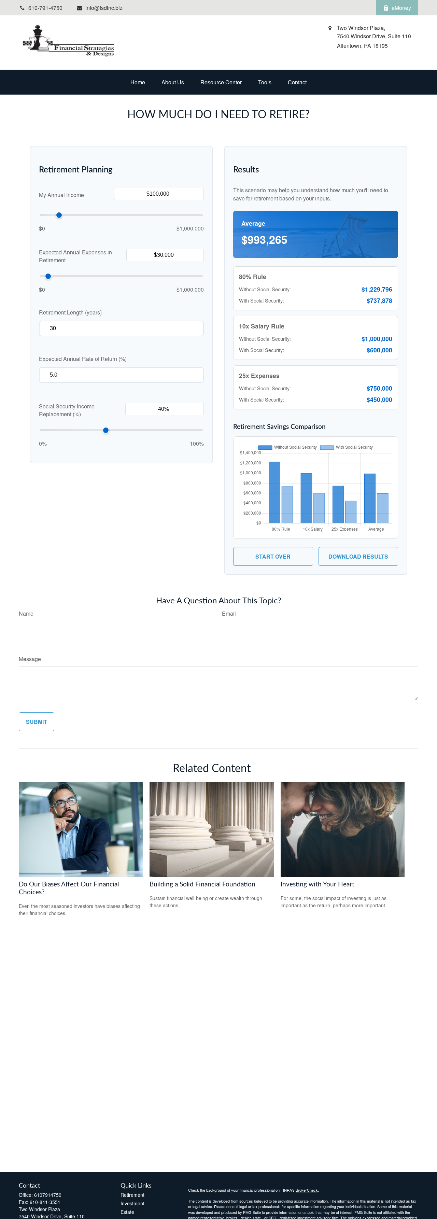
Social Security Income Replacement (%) (67, 410)
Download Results (358, 556)
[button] (137, 82)
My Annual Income (61, 195)
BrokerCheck (307, 1190)
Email (229, 613)
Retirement (132, 1194)
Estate (127, 1211)
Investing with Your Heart (317, 884)
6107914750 (47, 1194)
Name (26, 613)
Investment (132, 1203)
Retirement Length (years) (70, 312)
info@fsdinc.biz (104, 8)
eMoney (401, 8)
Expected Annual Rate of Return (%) (83, 359)
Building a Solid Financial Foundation (202, 884)
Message (30, 659)
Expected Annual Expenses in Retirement (75, 256)
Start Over (273, 556)
